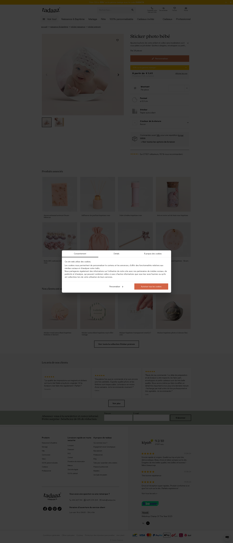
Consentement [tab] (80, 254)
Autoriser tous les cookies (151, 286)
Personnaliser (114, 286)
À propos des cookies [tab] (153, 254)
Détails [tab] (116, 254)
